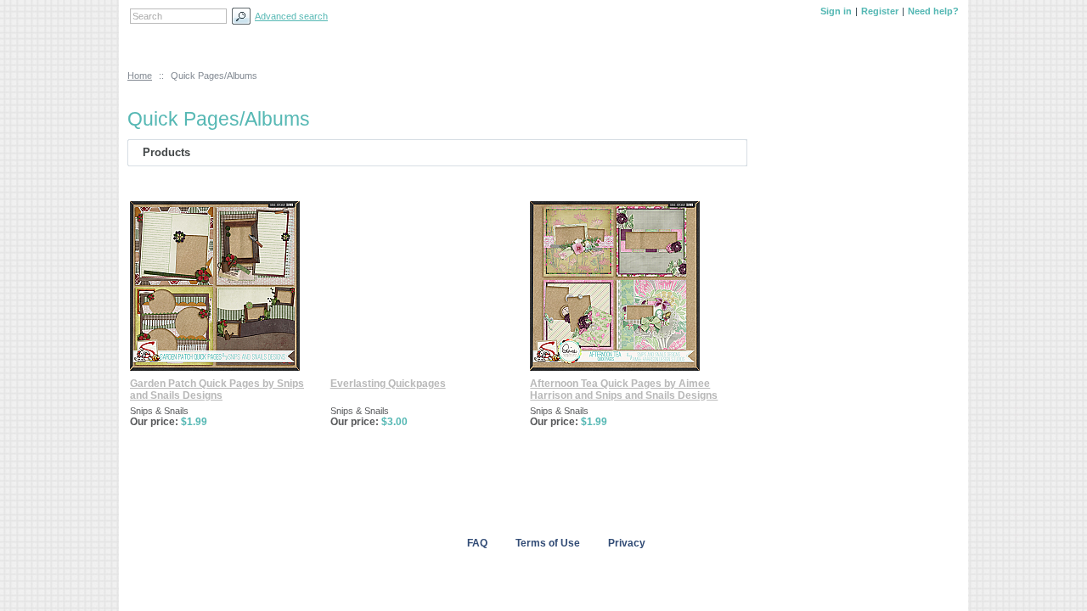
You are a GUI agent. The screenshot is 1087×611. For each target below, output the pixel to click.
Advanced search (291, 16)
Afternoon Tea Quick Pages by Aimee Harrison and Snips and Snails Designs (624, 389)
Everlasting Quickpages (388, 384)
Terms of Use (547, 543)
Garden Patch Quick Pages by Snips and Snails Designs (217, 389)
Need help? (933, 11)
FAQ (477, 543)
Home (139, 75)
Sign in (836, 11)
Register (879, 11)
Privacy (626, 543)
